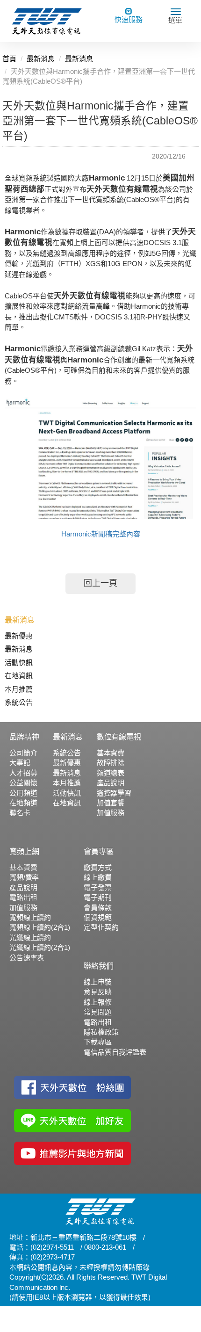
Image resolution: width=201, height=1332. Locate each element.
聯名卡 (19, 813)
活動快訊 (19, 662)
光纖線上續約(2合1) (39, 947)
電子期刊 (97, 897)
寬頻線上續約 (30, 917)
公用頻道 (23, 793)
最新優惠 (19, 636)
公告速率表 (26, 958)
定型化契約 (101, 927)
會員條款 (97, 908)
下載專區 (97, 1042)
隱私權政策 (101, 1032)
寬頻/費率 (24, 877)
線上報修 (97, 1002)
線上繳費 (97, 877)
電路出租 (23, 897)
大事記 (19, 763)
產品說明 (110, 783)
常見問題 (97, 1012)
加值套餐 (110, 803)
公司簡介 (23, 753)
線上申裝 (97, 982)
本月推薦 (19, 689)
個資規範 (97, 917)
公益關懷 (23, 783)
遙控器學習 (114, 793)
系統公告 (19, 702)
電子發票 (97, 887)
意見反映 (97, 992)
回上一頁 (100, 583)
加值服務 (110, 813)
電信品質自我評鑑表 (115, 1052)
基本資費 (110, 753)
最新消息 (19, 649)
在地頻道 (23, 803)
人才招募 (23, 773)
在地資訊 (19, 676)
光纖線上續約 (30, 937)
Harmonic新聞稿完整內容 (100, 534)
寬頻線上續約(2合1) (39, 927)
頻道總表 (110, 773)
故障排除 (110, 763)
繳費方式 (97, 867)
